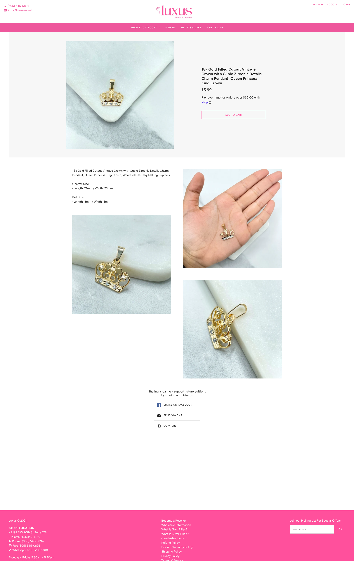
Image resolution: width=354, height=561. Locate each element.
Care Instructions (172, 538)
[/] (174, 11)
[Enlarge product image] (120, 95)
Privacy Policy (170, 556)
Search (318, 4)
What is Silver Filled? (175, 534)
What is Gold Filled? (174, 529)
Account (333, 4)
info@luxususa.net (20, 10)
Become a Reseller (173, 520)
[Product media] (121, 264)
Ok (340, 529)
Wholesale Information (176, 525)
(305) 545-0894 (18, 6)
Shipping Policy (171, 551)
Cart (346, 4)
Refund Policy (170, 542)
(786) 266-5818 (37, 550)
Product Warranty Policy (177, 547)
